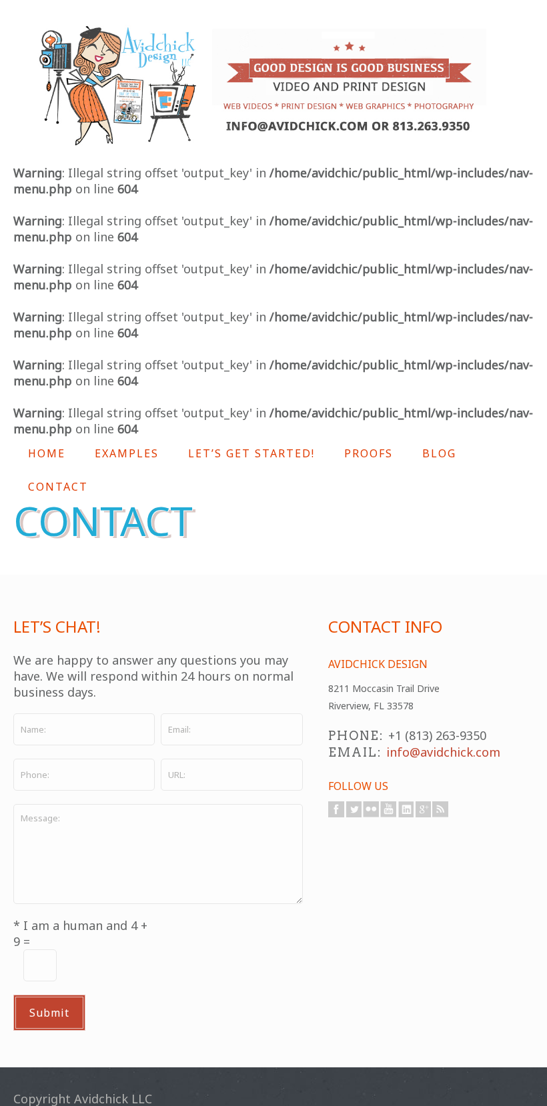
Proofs (368, 453)
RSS (440, 809)
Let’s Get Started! (251, 453)
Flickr (371, 809)
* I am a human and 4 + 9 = (80, 933)
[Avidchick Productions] (263, 86)
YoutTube (388, 809)
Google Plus (423, 809)
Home (46, 453)
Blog (439, 453)
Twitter (354, 809)
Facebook (336, 809)
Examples (127, 453)
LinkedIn (406, 809)
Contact (58, 486)
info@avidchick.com (443, 752)
